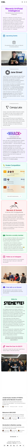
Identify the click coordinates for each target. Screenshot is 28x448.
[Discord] (7, 445)
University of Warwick (12, 443)
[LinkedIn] (14, 445)
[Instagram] (11, 445)
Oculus (17, 212)
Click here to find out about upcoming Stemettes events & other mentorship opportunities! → (14, 338)
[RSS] (23, 445)
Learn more (20, 89)
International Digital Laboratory (14, 138)
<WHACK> (14, 133)
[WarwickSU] (20, 445)
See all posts (14, 436)
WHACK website (14, 159)
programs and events (7, 93)
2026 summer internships (18, 86)
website (7, 327)
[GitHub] (17, 445)
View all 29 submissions (13, 196)
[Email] (4, 445)
